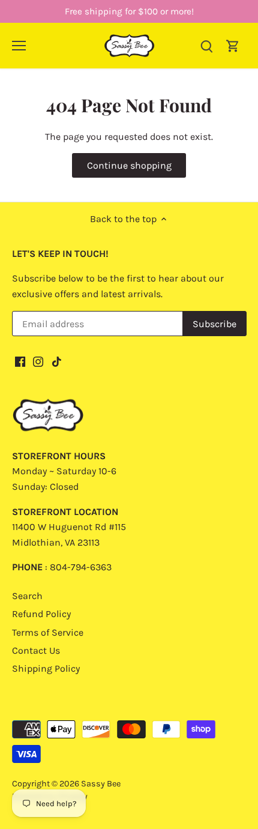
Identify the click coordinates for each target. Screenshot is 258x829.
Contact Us (36, 650)
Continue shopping (129, 165)
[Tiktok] (57, 360)
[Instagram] (38, 360)
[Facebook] (20, 360)
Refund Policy (41, 613)
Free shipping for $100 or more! (129, 11)
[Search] (206, 45)
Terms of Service (47, 632)
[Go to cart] (233, 45)
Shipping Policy (46, 668)
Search (27, 595)
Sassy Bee (101, 784)
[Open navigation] (19, 45)
